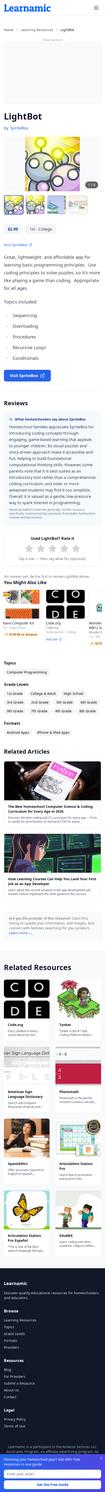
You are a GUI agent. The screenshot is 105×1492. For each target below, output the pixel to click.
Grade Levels (14, 1333)
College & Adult (43, 693)
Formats (10, 1340)
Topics (9, 1327)
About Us (11, 1390)
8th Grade (87, 711)
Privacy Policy (15, 1419)
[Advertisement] (52, 73)
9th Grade (15, 711)
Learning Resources (37, 29)
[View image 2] (35, 205)
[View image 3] (56, 205)
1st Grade (15, 693)
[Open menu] (96, 8)
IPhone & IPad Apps (53, 732)
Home (8, 29)
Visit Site (51, 639)
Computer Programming (27, 672)
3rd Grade (15, 702)
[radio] (29, 548)
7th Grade (39, 711)
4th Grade (63, 711)
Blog (7, 1369)
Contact (10, 1397)
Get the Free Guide (52, 1484)
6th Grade (89, 702)
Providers (11, 1347)
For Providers (14, 1376)
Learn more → (20, 933)
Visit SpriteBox (15, 244)
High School (73, 693)
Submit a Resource (19, 1383)
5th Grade (64, 702)
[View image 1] (13, 205)
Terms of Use (14, 1426)
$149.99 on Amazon (23, 634)
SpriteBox (19, 128)
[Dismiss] (101, 1458)
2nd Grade (40, 702)
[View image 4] (78, 205)
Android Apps (18, 732)
